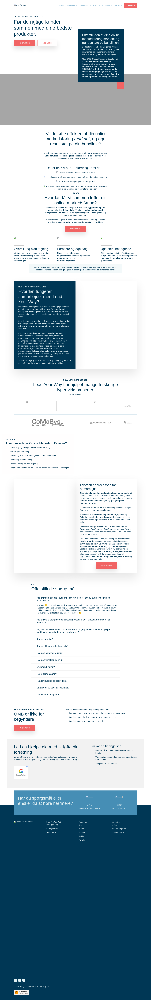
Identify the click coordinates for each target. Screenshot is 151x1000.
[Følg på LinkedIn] (19, 980)
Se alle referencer (75, 395)
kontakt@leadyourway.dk (89, 808)
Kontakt (81, 840)
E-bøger (82, 832)
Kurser (81, 829)
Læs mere (47, 43)
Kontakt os (130, 5)
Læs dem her (101, 759)
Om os (117, 5)
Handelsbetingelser (118, 829)
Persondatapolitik (117, 832)
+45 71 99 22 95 (119, 808)
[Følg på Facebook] (15, 980)
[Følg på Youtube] (23, 980)
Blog (80, 825)
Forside (61, 5)
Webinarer (82, 836)
